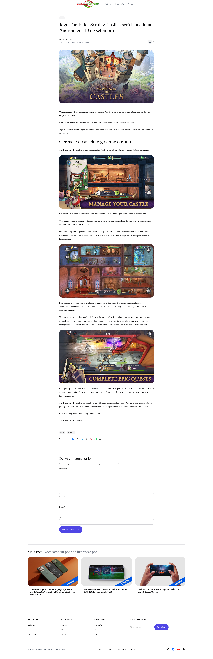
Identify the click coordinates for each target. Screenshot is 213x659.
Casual (62, 432)
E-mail (62, 507)
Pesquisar (161, 627)
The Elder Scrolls (120, 321)
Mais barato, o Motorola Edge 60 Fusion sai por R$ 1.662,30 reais (158, 590)
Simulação (71, 432)
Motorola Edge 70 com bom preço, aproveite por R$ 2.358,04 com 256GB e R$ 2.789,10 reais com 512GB (52, 592)
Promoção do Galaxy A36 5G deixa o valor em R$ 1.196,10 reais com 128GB (106, 590)
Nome (62, 497)
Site (60, 517)
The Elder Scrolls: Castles (70, 421)
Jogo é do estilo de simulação (72, 129)
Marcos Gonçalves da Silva (68, 39)
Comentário (64, 468)
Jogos (62, 18)
